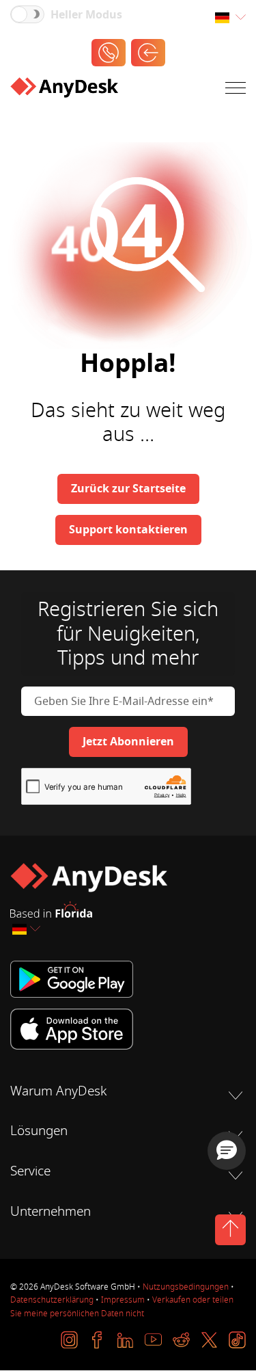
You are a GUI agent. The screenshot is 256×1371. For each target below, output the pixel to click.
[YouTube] (153, 1339)
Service (30, 1171)
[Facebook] (97, 1339)
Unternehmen (50, 1211)
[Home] (64, 90)
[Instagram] (69, 1339)
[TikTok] (237, 1339)
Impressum (123, 1300)
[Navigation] (235, 90)
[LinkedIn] (125, 1339)
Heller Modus (86, 15)
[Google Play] (128, 979)
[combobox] (230, 18)
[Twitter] (209, 1339)
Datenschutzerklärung (52, 1300)
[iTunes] (128, 1029)
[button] (227, 1151)
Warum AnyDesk (58, 1091)
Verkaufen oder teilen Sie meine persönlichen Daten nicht (121, 1306)
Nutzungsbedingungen (186, 1287)
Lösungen (39, 1131)
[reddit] (181, 1339)
